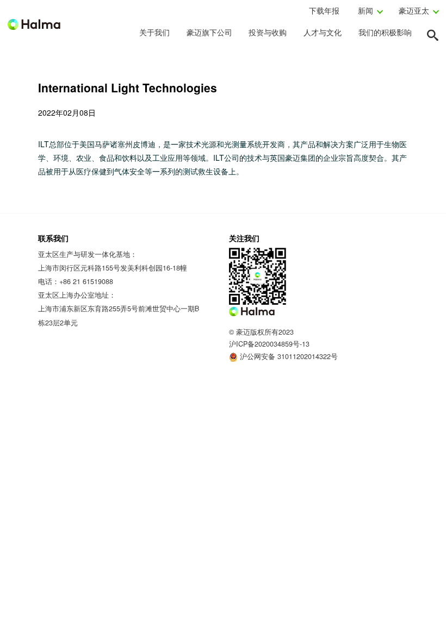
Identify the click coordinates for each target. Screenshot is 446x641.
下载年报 (324, 10)
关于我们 (154, 32)
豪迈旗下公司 (209, 32)
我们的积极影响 (385, 32)
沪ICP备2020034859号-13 (269, 344)
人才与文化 (322, 32)
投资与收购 (268, 32)
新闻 (365, 10)
